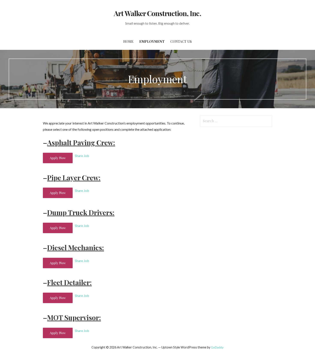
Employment (152, 41)
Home (128, 41)
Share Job (82, 156)
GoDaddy (217, 347)
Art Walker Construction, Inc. (157, 13)
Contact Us (181, 41)
